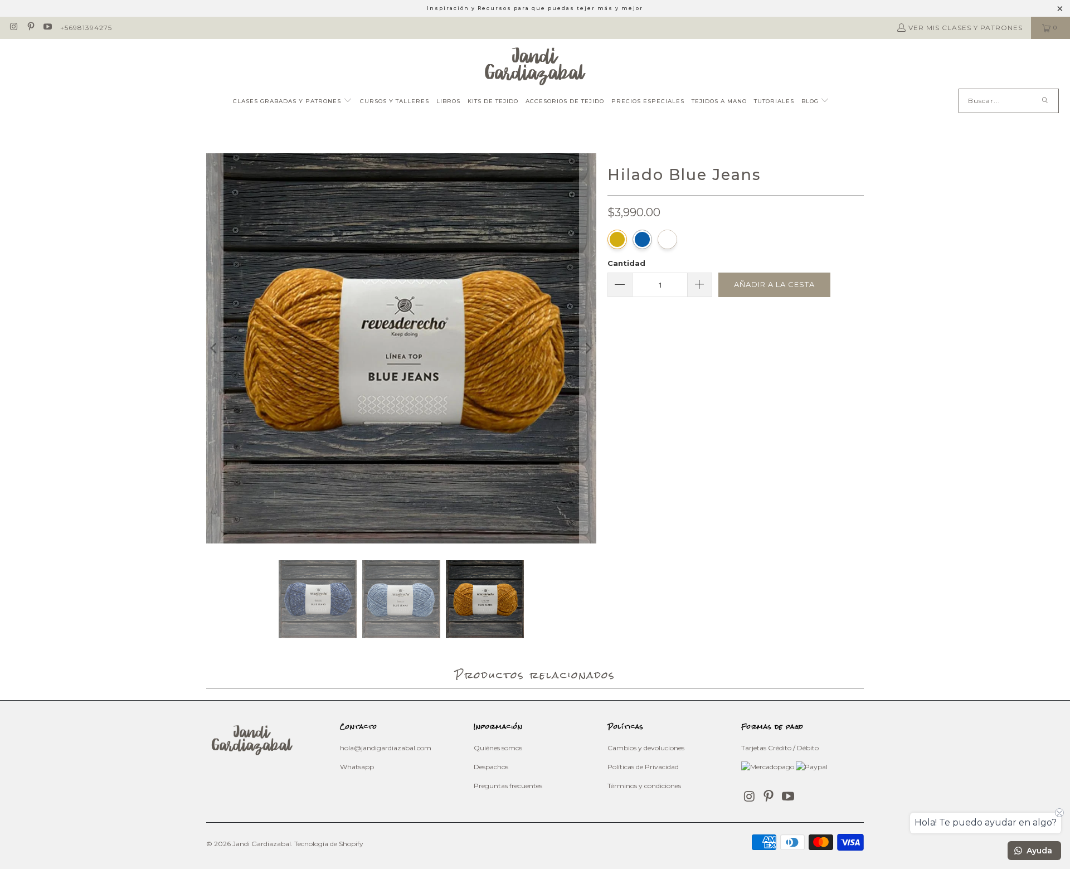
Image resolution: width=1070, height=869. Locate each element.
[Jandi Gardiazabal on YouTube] (47, 27)
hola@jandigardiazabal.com (385, 748)
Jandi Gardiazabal (261, 843)
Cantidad (626, 263)
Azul (642, 239)
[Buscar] (1045, 101)
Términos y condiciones (644, 785)
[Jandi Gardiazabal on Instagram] (13, 27)
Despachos (491, 767)
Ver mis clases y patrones (965, 27)
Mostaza (617, 239)
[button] (292, 102)
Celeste (667, 239)
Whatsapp (357, 767)
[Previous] (214, 348)
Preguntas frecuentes (508, 785)
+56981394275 (86, 27)
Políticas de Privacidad (643, 767)
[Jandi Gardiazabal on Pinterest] (30, 27)
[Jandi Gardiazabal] (535, 67)
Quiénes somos (498, 748)
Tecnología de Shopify (328, 843)
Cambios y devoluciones (645, 748)
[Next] (588, 348)
